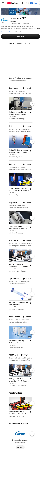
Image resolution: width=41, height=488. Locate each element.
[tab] (11, 43)
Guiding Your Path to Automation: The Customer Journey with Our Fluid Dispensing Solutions (21, 78)
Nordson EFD (12, 116)
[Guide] (3, 3)
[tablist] (20, 43)
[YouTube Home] (12, 3)
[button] (29, 43)
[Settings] (26, 3)
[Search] (22, 3)
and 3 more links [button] (18, 32)
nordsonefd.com (7, 32)
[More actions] (30, 112)
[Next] (32, 103)
